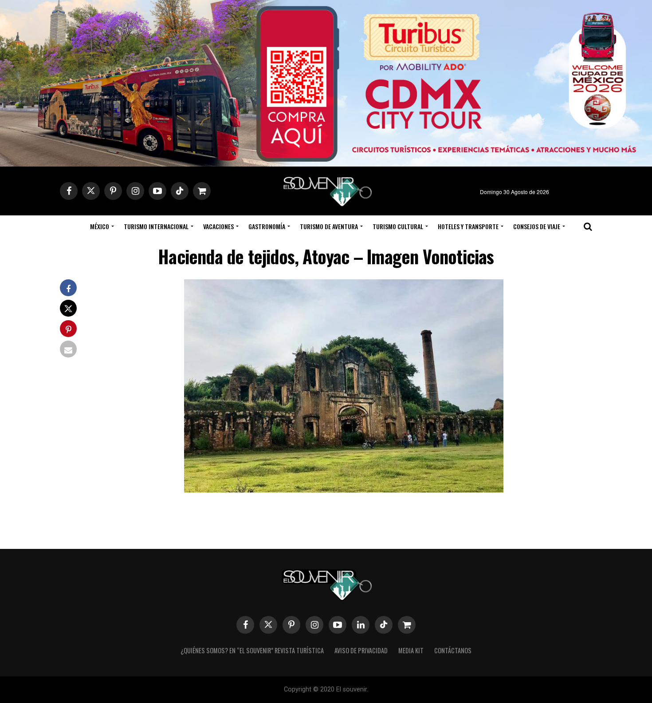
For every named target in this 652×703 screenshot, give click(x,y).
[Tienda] (407, 625)
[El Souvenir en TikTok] (384, 625)
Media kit (411, 650)
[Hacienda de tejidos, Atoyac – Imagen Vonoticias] (343, 490)
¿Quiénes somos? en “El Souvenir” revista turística (252, 650)
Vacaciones (218, 226)
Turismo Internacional (156, 226)
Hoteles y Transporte (468, 226)
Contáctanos (452, 650)
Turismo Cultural (398, 226)
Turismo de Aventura (329, 226)
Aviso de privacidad (361, 650)
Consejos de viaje (536, 226)
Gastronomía (266, 226)
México (99, 226)
